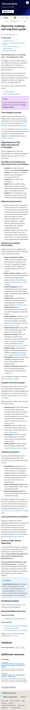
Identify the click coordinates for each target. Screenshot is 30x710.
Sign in (27, 17)
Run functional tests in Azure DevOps (15, 630)
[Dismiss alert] (27, 2)
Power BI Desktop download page (14, 619)
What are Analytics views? (19, 305)
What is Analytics (9, 92)
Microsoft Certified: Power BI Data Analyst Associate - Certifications (13, 675)
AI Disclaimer (4, 700)
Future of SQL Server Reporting (11, 46)
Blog (23, 700)
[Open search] (22, 17)
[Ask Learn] (24, 21)
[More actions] (27, 21)
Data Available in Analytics (12, 94)
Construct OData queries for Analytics (15, 448)
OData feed (22, 125)
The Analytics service (8, 41)
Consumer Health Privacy (8, 705)
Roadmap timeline (7, 48)
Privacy (11, 703)
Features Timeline (15, 605)
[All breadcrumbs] (2, 21)
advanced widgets (6, 123)
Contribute (4, 703)
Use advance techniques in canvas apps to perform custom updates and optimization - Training (13, 665)
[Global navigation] (1, 17)
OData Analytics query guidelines (14, 536)
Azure (7, 21)
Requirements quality (19, 355)
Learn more (15, 636)
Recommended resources (9, 51)
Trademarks (4, 707)
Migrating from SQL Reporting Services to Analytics (14, 43)
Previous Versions (15, 700)
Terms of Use (21, 705)
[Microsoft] (15, 18)
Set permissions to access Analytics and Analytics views (15, 510)
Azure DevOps (14, 21)
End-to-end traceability (21, 346)
